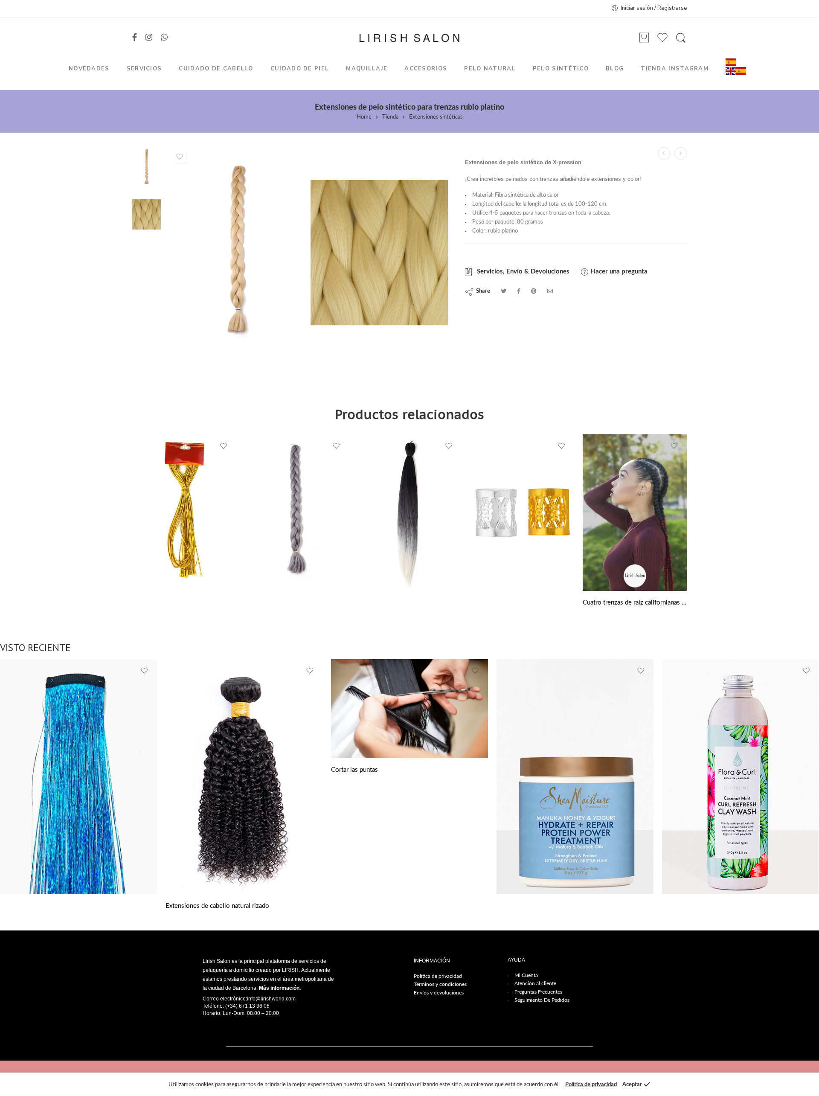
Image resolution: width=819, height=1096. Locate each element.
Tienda (390, 117)
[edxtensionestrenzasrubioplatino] (379, 248)
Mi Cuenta (526, 975)
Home (364, 117)
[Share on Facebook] (518, 291)
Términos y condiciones (440, 984)
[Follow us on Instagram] (148, 38)
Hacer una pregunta (618, 271)
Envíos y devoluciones (439, 992)
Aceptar (632, 1084)
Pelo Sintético (561, 69)
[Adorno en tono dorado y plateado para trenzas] (522, 512)
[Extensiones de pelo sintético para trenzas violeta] (680, 153)
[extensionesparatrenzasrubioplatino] (146, 166)
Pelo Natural (490, 69)
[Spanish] (731, 62)
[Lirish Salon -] (409, 38)
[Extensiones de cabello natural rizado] (244, 776)
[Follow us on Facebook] (134, 38)
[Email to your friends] (550, 291)
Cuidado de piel (299, 69)
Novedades (89, 69)
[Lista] (644, 38)
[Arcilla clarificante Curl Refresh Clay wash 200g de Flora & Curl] (740, 776)
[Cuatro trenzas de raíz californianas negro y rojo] (635, 512)
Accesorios (425, 69)
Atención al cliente (535, 983)
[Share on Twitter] (503, 291)
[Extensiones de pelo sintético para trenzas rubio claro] (664, 153)
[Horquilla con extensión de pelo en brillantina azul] (78, 776)
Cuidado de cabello (216, 69)
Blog (615, 69)
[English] (731, 71)
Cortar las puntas (354, 770)
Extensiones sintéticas (436, 117)
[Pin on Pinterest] (534, 291)
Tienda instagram (675, 69)
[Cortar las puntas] (409, 708)
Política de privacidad (438, 976)
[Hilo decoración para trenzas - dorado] (184, 512)
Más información (279, 988)
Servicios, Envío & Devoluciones (521, 271)
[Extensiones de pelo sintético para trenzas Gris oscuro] (297, 512)
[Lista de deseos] (179, 156)
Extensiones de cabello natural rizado (217, 906)
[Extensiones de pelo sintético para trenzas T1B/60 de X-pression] (409, 512)
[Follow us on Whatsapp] (164, 38)
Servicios (144, 69)
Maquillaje (366, 69)
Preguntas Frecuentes (538, 991)
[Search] (681, 38)
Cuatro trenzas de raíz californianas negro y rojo (635, 602)
